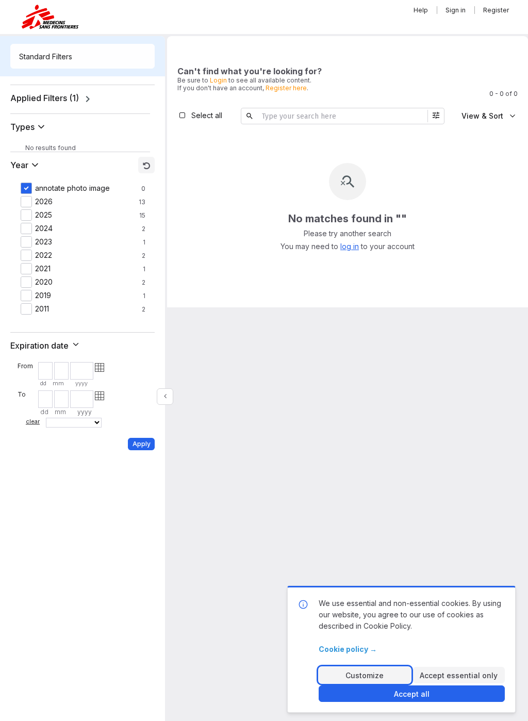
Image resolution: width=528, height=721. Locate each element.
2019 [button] (43, 295)
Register (496, 10)
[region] (82, 99)
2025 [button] (43, 215)
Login (218, 80)
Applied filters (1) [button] (44, 98)
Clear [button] (33, 421)
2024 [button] (44, 228)
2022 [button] (43, 255)
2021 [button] (43, 269)
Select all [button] (206, 115)
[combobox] (82, 56)
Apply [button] (142, 444)
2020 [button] (44, 282)
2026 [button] (44, 202)
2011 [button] (42, 309)
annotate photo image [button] (72, 188)
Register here (286, 88)
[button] (29, 127)
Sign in (456, 10)
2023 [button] (43, 242)
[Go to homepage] (50, 17)
